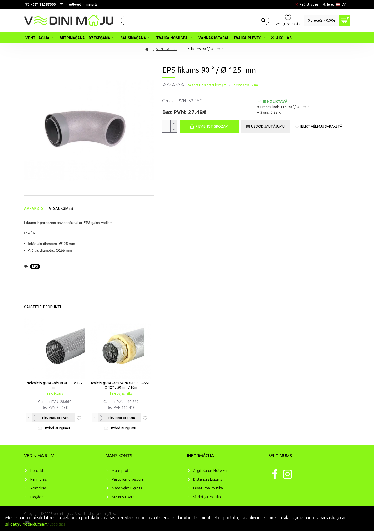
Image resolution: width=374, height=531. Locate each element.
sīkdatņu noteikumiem (26, 524)
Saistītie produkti (42, 306)
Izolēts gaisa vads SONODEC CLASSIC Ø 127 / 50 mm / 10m (121, 385)
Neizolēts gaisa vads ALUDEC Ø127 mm (55, 385)
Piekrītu (361, 517)
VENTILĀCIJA (166, 49)
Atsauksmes (61, 208)
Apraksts (34, 208)
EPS (35, 266)
